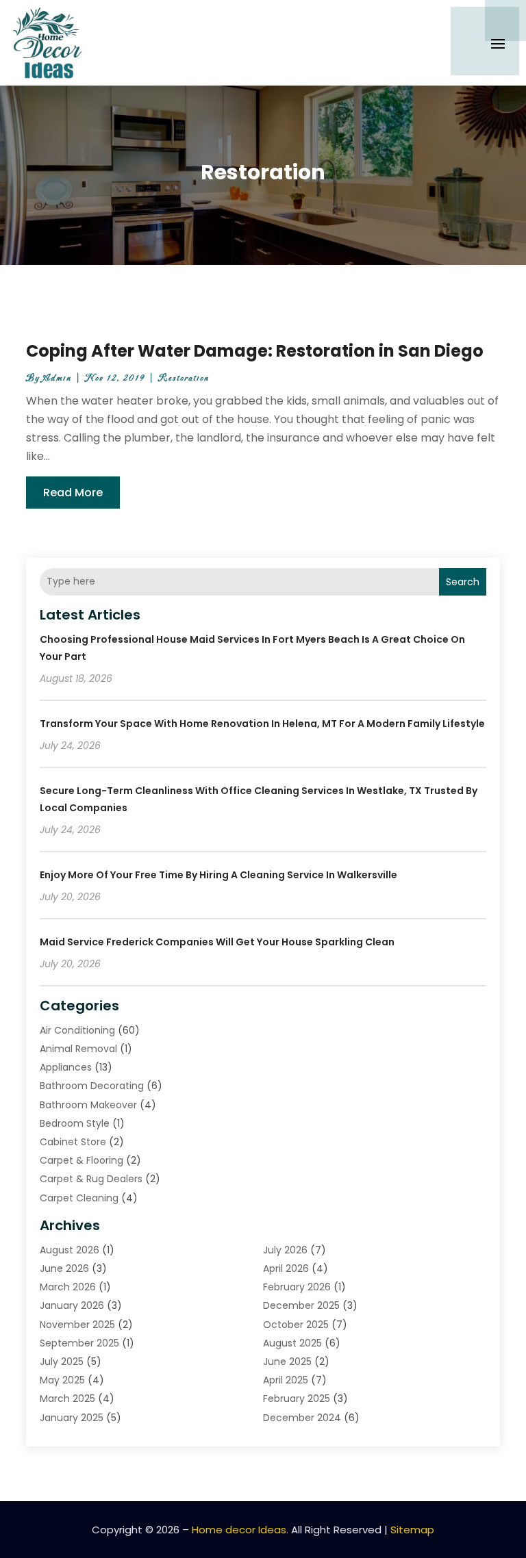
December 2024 (302, 1418)
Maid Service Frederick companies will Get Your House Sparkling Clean (217, 942)
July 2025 (62, 1361)
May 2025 (62, 1380)
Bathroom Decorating (92, 1086)
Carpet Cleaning (79, 1198)
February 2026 (297, 1287)
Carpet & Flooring (81, 1160)
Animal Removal (78, 1049)
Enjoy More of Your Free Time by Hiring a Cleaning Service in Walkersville (218, 875)
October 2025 (296, 1324)
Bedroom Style (75, 1123)
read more (73, 492)
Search (462, 582)
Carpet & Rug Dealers (91, 1179)
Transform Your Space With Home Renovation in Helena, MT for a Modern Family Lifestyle (262, 723)
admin (57, 378)
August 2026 (69, 1250)
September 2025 (79, 1343)
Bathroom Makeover (88, 1105)
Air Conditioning (77, 1030)
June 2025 (287, 1361)
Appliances (66, 1067)
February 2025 (296, 1398)
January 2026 (72, 1305)
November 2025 (77, 1324)
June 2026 (64, 1268)
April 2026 (286, 1268)
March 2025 (67, 1398)
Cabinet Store (73, 1142)
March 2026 (68, 1287)
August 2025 (292, 1343)
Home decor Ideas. (240, 1529)
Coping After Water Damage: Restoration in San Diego (255, 351)
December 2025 (301, 1305)
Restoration (184, 378)
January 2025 (71, 1418)
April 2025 (285, 1380)
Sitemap (412, 1529)
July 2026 (285, 1250)
